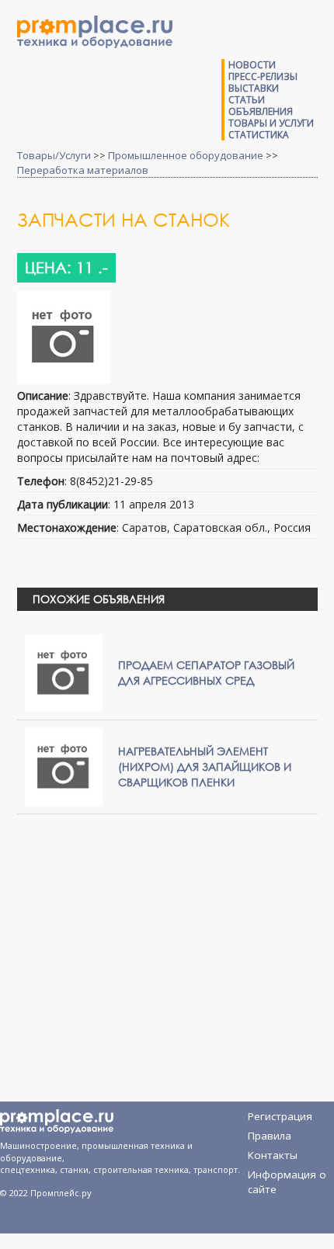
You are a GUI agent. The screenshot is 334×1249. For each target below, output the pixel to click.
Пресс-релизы (262, 76)
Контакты (272, 1155)
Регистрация (280, 1116)
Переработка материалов (82, 170)
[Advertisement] (159, 938)
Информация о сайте (287, 1177)
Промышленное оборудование (185, 155)
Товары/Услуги (54, 155)
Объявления (260, 111)
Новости (252, 65)
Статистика (258, 135)
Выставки (253, 88)
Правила (269, 1136)
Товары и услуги (271, 123)
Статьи (246, 100)
